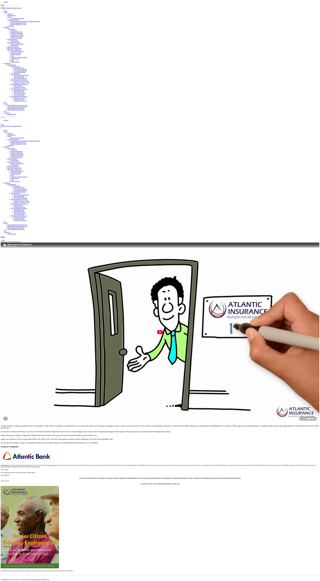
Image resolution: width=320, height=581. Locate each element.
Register (6, 2)
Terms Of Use (45, 579)
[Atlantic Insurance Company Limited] (11, 8)
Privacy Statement (36, 579)
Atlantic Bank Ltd (5, 465)
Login (2, 5)
